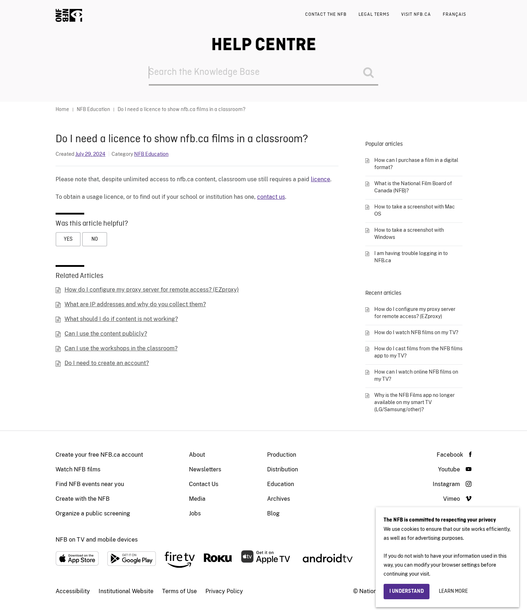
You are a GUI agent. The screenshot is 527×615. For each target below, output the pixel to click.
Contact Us (203, 484)
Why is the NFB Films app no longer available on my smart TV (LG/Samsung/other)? (414, 402)
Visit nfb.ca (416, 14)
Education (280, 484)
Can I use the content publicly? (106, 333)
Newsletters (205, 469)
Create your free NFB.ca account (99, 454)
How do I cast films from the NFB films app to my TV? (418, 352)
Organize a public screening (93, 513)
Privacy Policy (224, 591)
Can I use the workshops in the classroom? (121, 348)
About (197, 454)
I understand (406, 591)
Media (197, 498)
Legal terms (374, 14)
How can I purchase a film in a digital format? (416, 163)
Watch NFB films (78, 469)
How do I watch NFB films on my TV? (416, 332)
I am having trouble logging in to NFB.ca (411, 256)
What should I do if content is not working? (121, 319)
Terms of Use (179, 591)
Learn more (453, 591)
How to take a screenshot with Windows (409, 233)
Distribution (282, 469)
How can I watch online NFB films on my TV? (416, 375)
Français (454, 14)
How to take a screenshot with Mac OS (414, 210)
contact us (271, 196)
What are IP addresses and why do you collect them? (135, 304)
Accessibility (73, 591)
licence (320, 179)
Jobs (195, 513)
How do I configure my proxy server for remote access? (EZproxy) (152, 289)
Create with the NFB (83, 498)
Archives (278, 498)
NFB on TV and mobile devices (97, 539)
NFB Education (151, 154)
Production (281, 454)
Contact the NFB (326, 14)
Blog (273, 513)
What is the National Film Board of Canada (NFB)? (413, 187)
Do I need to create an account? (107, 363)
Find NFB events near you (90, 484)
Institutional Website (126, 591)
